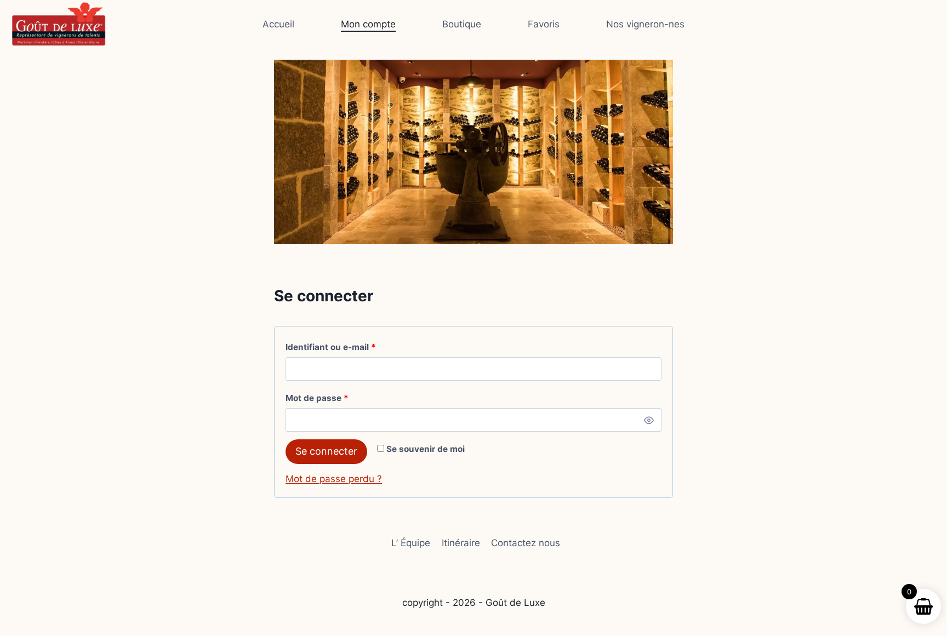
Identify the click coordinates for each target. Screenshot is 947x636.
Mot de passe (339, 397)
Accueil (278, 24)
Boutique (461, 24)
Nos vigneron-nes (645, 24)
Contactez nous (525, 542)
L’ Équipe (410, 542)
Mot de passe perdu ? (334, 478)
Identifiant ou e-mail (353, 346)
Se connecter (326, 451)
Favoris (544, 24)
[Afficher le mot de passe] (649, 420)
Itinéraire (461, 542)
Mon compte (368, 24)
